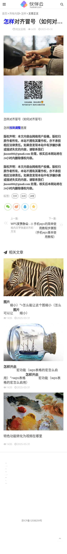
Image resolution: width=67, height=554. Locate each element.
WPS (14, 224)
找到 (12, 127)
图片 (7, 302)
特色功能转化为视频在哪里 (23, 436)
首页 (4, 13)
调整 (18, 127)
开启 (13, 366)
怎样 (23, 13)
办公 (25, 224)
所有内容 (14, 13)
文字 (20, 224)
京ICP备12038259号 (31, 520)
